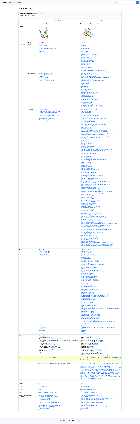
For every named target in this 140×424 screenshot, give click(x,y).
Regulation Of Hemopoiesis (45, 398)
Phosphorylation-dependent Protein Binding (91, 105)
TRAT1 (107, 376)
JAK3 (42, 363)
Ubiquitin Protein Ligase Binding (88, 93)
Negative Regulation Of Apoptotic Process (49, 117)
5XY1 (90, 392)
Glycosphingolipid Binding (87, 96)
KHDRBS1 (104, 369)
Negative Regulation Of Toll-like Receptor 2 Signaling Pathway (96, 181)
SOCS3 (39, 365)
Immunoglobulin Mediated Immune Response (49, 111)
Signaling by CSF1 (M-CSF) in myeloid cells (91, 314)
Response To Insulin (86, 177)
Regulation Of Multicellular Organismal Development (51, 401)
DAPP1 (85, 366)
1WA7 (84, 392)
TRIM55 (115, 376)
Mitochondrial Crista (86, 57)
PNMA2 (119, 357)
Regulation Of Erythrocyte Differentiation (90, 206)
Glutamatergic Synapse (86, 69)
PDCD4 (115, 357)
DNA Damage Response (87, 144)
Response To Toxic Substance (88, 155)
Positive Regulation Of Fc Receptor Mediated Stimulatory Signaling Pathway (99, 223)
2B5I (39, 392)
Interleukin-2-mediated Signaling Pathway (49, 115)
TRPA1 (88, 359)
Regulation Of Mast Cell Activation (89, 178)
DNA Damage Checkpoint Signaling (89, 109)
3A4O (87, 392)
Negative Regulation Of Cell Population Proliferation (93, 152)
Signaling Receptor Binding (87, 79)
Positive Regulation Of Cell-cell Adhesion (48, 404)
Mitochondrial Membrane (87, 60)
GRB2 (57, 362)
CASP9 (81, 363)
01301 (81, 384)
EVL (115, 366)
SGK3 (81, 359)
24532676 (64, 349)
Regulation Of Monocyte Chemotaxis (90, 237)
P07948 (90, 389)
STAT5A (50, 365)
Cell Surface (42, 50)
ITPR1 (97, 369)
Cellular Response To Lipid (87, 235)
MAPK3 (82, 371)
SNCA (81, 376)
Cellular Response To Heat (87, 185)
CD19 (90, 363)
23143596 (52, 347)
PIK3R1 (53, 363)
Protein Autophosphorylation (88, 207)
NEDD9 (109, 371)
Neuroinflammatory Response (88, 241)
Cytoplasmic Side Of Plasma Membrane (90, 54)
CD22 (93, 363)
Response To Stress (86, 142)
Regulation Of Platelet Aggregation (89, 238)
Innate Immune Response (87, 204)
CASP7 (115, 362)
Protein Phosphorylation (87, 139)
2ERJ (41, 392)
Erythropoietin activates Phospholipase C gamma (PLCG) (94, 296)
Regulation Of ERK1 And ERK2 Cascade (91, 226)
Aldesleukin (42, 327)
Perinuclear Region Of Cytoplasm (89, 66)
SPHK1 (89, 376)
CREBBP (90, 365)
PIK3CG (100, 372)
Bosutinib (83, 328)
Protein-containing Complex (87, 61)
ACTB (92, 362)
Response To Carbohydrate (87, 158)
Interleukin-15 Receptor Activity (46, 80)
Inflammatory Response (87, 143)
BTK (109, 362)
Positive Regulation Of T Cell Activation (48, 407)
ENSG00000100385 (42, 386)
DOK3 (97, 366)
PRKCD (90, 373)
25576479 (50, 343)
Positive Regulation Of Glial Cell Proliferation (91, 222)
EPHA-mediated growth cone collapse (90, 279)
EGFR (101, 366)
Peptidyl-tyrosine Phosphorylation (89, 163)
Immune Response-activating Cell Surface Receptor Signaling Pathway (98, 407)
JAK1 (39, 363)
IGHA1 (81, 369)
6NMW (93, 392)
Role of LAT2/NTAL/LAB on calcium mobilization (92, 264)
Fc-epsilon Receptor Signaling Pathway (90, 190)
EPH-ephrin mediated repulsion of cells (90, 282)
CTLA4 (81, 366)
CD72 (99, 363)
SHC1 (69, 363)
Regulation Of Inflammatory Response (90, 212)
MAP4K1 (118, 369)
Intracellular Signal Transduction (88, 187)
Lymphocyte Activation (44, 399)
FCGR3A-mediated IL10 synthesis (89, 305)
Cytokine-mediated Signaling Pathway (48, 112)
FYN (55, 362)
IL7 (105, 357)
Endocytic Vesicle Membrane (88, 58)
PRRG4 (102, 373)
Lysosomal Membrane (86, 47)
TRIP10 (82, 378)
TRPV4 (85, 378)
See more (40, 409)
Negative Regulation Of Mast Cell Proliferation (92, 231)
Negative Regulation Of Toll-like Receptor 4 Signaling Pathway (96, 184)
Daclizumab (42, 330)
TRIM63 (119, 376)
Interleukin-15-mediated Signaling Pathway (49, 114)
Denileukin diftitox (43, 326)
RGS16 (85, 375)
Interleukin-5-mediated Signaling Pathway (91, 188)
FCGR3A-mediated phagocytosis (89, 307)
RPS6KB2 (98, 375)
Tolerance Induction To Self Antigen (89, 125)
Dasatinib (83, 326)
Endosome (41, 42)
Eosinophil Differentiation (87, 168)
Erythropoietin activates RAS (88, 299)
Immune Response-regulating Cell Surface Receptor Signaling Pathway (98, 133)
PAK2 (84, 372)
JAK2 (100, 369)
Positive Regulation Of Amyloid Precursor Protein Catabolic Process (97, 244)
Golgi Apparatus (85, 48)
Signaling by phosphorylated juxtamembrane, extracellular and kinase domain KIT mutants (100, 309)
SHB (67, 363)
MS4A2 (98, 371)
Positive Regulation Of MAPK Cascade (90, 201)
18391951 (87, 337)
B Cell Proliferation (85, 194)
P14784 (39, 389)
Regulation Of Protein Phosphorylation (90, 115)
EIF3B (52, 362)
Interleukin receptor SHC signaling (47, 255)
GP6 (108, 368)
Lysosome (83, 45)
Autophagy (83, 140)
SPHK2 (92, 376)
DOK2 (94, 366)
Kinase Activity (85, 86)
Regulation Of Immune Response (89, 405)
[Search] (137, 2)
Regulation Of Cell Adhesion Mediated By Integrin (93, 180)
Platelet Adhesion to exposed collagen (90, 289)
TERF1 (84, 359)
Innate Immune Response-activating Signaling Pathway (94, 130)
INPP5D (94, 369)
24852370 (104, 349)
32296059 (51, 336)
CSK (113, 365)
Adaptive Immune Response (88, 121)
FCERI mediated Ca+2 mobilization (89, 269)
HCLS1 (114, 368)
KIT (108, 369)
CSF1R (97, 365)
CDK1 (109, 363)
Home (10, 2)
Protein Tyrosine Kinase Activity (88, 76)
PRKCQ (94, 373)
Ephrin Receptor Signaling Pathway (89, 209)
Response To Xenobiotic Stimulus (89, 153)
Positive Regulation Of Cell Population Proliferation (93, 150)
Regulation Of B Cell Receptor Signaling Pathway (93, 216)
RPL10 (89, 375)
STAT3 (46, 365)
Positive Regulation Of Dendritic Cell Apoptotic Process (94, 247)
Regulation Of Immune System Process (90, 401)
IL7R (90, 369)
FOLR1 (98, 368)
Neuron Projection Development (88, 172)
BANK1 (102, 362)
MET (88, 371)
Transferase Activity (86, 88)
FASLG (118, 366)
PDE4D (91, 372)
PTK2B (108, 373)
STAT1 (43, 365)
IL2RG (74, 362)
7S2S (56, 392)
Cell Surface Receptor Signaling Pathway (48, 396)
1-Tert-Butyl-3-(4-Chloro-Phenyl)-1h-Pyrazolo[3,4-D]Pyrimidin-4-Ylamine (97, 327)
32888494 (50, 337)
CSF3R (110, 365)
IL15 (63, 362)
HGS (61, 362)
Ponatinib (83, 330)
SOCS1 (73, 363)
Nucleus (83, 42)
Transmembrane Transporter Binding (89, 98)
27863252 (54, 346)
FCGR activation (85, 257)
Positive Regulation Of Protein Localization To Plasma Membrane (96, 245)
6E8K (53, 392)
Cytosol (41, 44)
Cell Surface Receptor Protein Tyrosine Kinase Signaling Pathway (96, 149)
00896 (39, 384)
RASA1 (81, 375)
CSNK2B (117, 365)
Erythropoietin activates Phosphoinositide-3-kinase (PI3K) (94, 293)
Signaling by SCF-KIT (86, 251)
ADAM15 (96, 362)
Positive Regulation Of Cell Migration (90, 169)
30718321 (52, 344)
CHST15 (82, 365)
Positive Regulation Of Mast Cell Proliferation (92, 232)
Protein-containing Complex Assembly (48, 120)
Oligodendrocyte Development (88, 161)
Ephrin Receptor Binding (87, 101)
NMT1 (112, 371)
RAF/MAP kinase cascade (45, 250)
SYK (58, 365)
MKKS (53, 357)
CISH (49, 362)
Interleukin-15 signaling (44, 251)
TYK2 (89, 378)
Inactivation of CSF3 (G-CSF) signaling (90, 315)
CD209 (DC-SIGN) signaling (87, 285)
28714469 (99, 353)
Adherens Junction (85, 53)
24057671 (48, 350)
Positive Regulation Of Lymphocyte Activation (50, 405)
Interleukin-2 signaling (44, 254)
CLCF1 (99, 357)
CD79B (106, 363)
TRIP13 (61, 365)
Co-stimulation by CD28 (87, 273)
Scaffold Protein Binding (87, 104)
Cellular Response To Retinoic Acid (89, 234)
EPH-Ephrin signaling (86, 263)
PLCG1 (107, 372)
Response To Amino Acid (87, 197)
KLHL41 (108, 357)
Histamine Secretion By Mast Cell (89, 127)
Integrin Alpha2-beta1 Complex (88, 63)
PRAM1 (86, 373)
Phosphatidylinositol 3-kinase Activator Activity (92, 107)
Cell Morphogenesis (86, 111)
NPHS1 (116, 371)
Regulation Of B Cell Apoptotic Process (90, 137)
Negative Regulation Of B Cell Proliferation (91, 171)
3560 (39, 381)
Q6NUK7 (94, 389)
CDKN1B (116, 363)
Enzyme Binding (85, 90)
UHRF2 (94, 378)
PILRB (104, 372)
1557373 (39, 13)
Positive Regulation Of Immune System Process (92, 399)
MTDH (49, 363)
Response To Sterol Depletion (88, 146)
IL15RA (66, 362)
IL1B (84, 369)
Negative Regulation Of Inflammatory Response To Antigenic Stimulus (97, 136)
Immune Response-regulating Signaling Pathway (92, 402)
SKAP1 (109, 375)
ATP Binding (84, 85)
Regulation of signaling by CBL (88, 302)
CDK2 (112, 363)
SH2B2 (103, 375)
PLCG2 (111, 372)
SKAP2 (113, 375)
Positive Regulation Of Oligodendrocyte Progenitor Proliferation (96, 229)
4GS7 (47, 392)
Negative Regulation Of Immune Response (91, 213)
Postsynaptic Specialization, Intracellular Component (93, 70)
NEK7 (111, 357)
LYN (100, 20)
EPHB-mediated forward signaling (89, 276)
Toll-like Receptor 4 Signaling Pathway (90, 182)
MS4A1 (94, 371)
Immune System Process (87, 123)
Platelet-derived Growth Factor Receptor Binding (92, 80)
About (14, 2)
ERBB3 (108, 366)
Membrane (41, 51)
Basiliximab (42, 328)
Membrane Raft (85, 64)
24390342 (56, 347)
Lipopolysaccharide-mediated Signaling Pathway (92, 175)
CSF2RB (106, 365)
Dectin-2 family (84, 283)
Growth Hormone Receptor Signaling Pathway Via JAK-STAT (95, 225)
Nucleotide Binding (85, 73)
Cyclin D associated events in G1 (89, 288)
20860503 (46, 336)
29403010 (95, 355)
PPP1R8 (82, 373)
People (19, 2)
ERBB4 (112, 366)
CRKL (94, 365)
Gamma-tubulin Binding (86, 95)
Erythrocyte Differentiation (87, 166)
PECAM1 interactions (86, 258)
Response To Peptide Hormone (88, 203)
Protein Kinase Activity (86, 74)
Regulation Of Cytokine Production (89, 114)
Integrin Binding (85, 82)
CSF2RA (102, 365)
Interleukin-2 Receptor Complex (46, 47)
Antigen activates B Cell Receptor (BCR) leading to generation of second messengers (98, 322)
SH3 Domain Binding (86, 89)
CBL (85, 363)
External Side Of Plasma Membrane (47, 48)
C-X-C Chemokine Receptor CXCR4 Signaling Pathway (94, 193)
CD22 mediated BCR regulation (88, 286)
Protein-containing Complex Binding (89, 99)
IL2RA (71, 362)
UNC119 (99, 378)
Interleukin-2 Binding (44, 79)
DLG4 (88, 366)
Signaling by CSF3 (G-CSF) (87, 311)
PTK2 (105, 373)
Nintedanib (83, 331)
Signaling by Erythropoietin (87, 291)
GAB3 (105, 368)
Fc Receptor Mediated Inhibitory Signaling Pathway (93, 134)
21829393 (50, 352)
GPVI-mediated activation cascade (89, 250)
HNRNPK (118, 368)
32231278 (92, 347)
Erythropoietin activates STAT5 (88, 298)
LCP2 (110, 369)
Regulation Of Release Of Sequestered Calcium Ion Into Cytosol (96, 220)
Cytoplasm (83, 44)
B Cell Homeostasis (86, 112)
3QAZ (44, 392)
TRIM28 (111, 376)
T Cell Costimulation (86, 174)
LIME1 (113, 369)
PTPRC (116, 373)
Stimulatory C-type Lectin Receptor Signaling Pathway (94, 118)
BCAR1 (105, 362)
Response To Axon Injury (87, 210)
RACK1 (61, 363)
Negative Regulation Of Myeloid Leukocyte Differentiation (94, 131)
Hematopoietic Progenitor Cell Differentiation (91, 120)
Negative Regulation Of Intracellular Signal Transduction (94, 242)
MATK (85, 371)
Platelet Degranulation (86, 128)
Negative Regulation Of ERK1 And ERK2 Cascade (93, 228)
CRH (103, 357)
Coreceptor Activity (43, 77)
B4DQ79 (86, 389)
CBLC (87, 363)
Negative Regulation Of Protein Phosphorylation (92, 117)
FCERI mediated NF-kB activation (89, 272)
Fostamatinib (84, 333)
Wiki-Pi (4, 2)
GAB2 (101, 368)
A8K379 (82, 389)
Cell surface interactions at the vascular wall (91, 255)
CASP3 (112, 362)
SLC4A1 (117, 375)
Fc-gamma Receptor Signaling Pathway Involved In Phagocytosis (96, 191)
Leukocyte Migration (86, 219)
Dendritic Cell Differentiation (87, 239)
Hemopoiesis (84, 165)
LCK (45, 363)
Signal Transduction (43, 109)
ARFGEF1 (95, 357)
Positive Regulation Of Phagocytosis (47, 118)
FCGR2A (90, 368)
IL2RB (58, 20)
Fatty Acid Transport (86, 162)
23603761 (42, 341)
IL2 (69, 362)
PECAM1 (96, 372)
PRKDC (98, 373)
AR (99, 362)
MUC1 (101, 371)
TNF (104, 376)
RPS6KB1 (93, 375)
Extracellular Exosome (86, 67)
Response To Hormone (86, 156)
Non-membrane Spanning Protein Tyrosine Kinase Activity (95, 77)
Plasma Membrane (43, 45)
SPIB (56, 357)
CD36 (96, 363)
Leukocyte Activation (44, 408)
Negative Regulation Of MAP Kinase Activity (91, 200)
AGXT (91, 357)
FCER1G (85, 368)
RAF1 (64, 363)
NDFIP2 (105, 371)
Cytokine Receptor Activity (45, 73)
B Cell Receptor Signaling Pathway (89, 215)
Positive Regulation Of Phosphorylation (90, 196)
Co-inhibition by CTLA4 (86, 274)
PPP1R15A (116, 372)
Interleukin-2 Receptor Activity (46, 74)
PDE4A (88, 372)
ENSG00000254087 (84, 386)
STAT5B (55, 365)
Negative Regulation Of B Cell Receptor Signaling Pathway (95, 218)
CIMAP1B (49, 357)
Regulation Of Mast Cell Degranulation (90, 199)
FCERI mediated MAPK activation (89, 267)
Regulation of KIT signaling (87, 254)
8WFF (97, 392)
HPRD (27, 15)
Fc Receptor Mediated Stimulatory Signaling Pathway (93, 124)
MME (91, 371)
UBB (92, 378)
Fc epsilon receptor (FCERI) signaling (90, 260)
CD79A (102, 363)
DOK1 (91, 366)
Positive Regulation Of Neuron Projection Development (94, 159)
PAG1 (81, 372)
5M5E (50, 392)
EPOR (104, 366)
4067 (81, 381)
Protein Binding (42, 76)
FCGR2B (94, 368)
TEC (102, 376)
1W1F (81, 392)
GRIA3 (110, 368)
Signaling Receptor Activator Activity (90, 92)
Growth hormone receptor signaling (89, 318)
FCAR (81, 368)
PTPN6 (57, 363)
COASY (86, 365)
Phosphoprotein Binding (87, 102)
